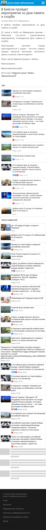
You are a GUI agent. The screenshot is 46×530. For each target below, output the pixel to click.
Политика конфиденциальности (16, 513)
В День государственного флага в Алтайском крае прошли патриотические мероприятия (27, 182)
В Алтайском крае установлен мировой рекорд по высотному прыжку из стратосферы (28, 134)
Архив (5, 521)
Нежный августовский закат (24, 156)
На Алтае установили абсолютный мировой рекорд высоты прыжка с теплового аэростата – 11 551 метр (25, 289)
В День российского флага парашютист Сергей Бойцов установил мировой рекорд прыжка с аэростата (27, 265)
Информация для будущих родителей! (27, 298)
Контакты (7, 504)
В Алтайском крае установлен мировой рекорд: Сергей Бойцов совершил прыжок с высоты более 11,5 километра (27, 367)
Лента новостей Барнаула (14, 525)
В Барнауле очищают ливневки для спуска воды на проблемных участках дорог (28, 104)
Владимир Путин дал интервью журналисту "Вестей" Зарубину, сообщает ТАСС (24, 277)
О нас (5, 500)
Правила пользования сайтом (15, 517)
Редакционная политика (13, 509)
